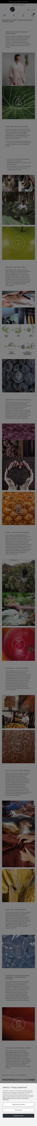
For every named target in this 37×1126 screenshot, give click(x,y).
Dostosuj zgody (18, 1110)
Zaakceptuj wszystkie (18, 1115)
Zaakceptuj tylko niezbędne (18, 1104)
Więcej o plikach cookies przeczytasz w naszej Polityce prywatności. (16, 1098)
